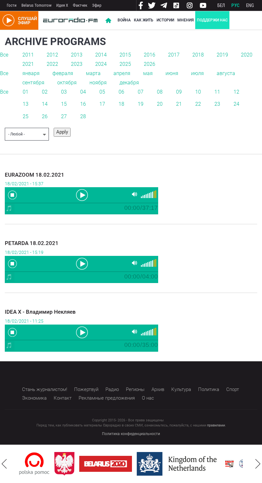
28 (83, 116)
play (81, 194)
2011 (28, 55)
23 (217, 104)
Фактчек (80, 5)
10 (198, 92)
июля (197, 73)
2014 (101, 55)
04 (83, 92)
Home (108, 20)
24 (236, 104)
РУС (235, 5)
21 (179, 104)
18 (121, 104)
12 (236, 92)
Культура (181, 389)
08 (160, 92)
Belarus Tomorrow (36, 5)
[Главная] (70, 20)
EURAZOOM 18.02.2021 (34, 175)
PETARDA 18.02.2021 (31, 243)
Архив (157, 389)
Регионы (135, 389)
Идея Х (62, 5)
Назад (4, 464)
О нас (148, 398)
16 (83, 104)
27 (64, 116)
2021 (28, 64)
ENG (250, 5)
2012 (52, 55)
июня (172, 73)
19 (140, 104)
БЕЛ (221, 5)
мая (148, 73)
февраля (62, 73)
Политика (208, 389)
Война (124, 20)
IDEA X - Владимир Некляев (40, 312)
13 (25, 104)
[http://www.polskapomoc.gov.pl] (34, 463)
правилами (216, 425)
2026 (149, 64)
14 (45, 104)
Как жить (143, 20)
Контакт (63, 398)
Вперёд (257, 464)
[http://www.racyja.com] (229, 464)
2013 (76, 55)
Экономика (34, 398)
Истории (165, 20)
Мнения (185, 20)
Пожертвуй (86, 389)
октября (67, 83)
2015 (125, 55)
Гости (12, 5)
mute (134, 194)
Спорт (232, 389)
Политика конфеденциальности (131, 434)
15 (64, 104)
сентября (33, 83)
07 (140, 92)
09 (179, 92)
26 (45, 116)
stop (12, 194)
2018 (198, 55)
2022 (52, 64)
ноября (98, 83)
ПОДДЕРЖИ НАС (212, 20)
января (31, 73)
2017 (174, 55)
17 (102, 104)
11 (217, 92)
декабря (129, 83)
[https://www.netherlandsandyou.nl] (178, 464)
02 (45, 92)
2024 (101, 64)
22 (198, 104)
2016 (149, 55)
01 (25, 92)
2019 (222, 55)
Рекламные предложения (107, 398)
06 (121, 92)
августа (226, 73)
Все (4, 55)
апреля (121, 73)
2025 (125, 64)
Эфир (96, 5)
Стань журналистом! (44, 389)
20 (160, 104)
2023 (76, 64)
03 (64, 92)
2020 (246, 55)
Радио (112, 389)
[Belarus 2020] (105, 464)
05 (102, 92)
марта (93, 73)
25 (25, 116)
